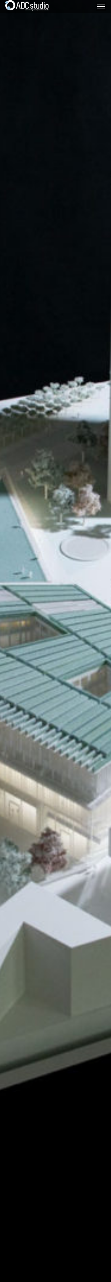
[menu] (101, 6)
